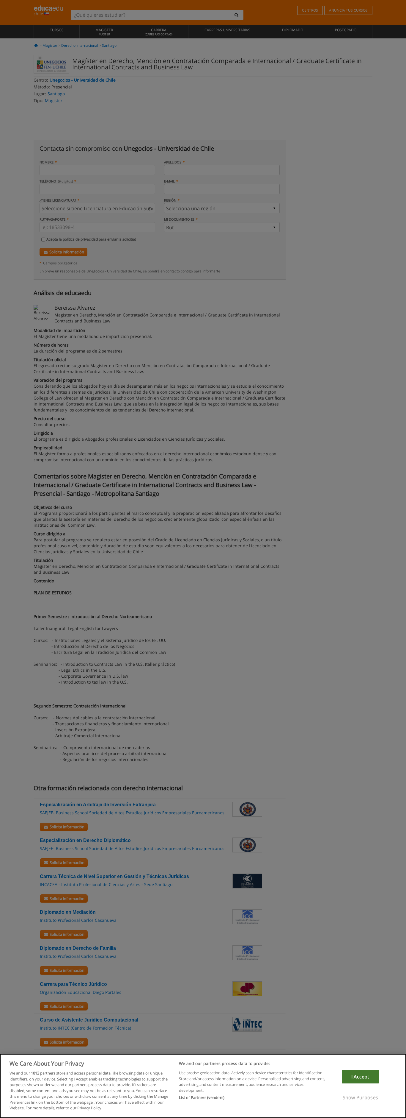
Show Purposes (360, 1097)
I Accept (360, 1076)
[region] (203, 1086)
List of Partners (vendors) (201, 1097)
